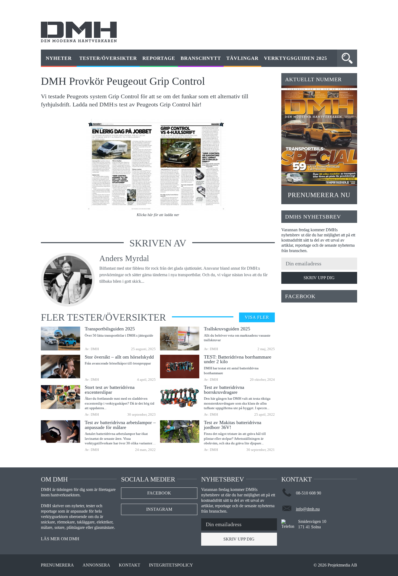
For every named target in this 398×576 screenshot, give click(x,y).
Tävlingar (242, 58)
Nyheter (59, 58)
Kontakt (129, 565)
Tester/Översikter (108, 58)
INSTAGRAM (159, 509)
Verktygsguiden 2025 (295, 58)
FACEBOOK (159, 493)
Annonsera (96, 565)
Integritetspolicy (171, 565)
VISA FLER (257, 317)
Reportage (158, 58)
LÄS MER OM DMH (60, 539)
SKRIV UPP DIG (319, 277)
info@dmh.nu (308, 509)
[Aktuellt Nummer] (319, 136)
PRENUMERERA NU (319, 194)
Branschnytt (201, 58)
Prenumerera (57, 565)
